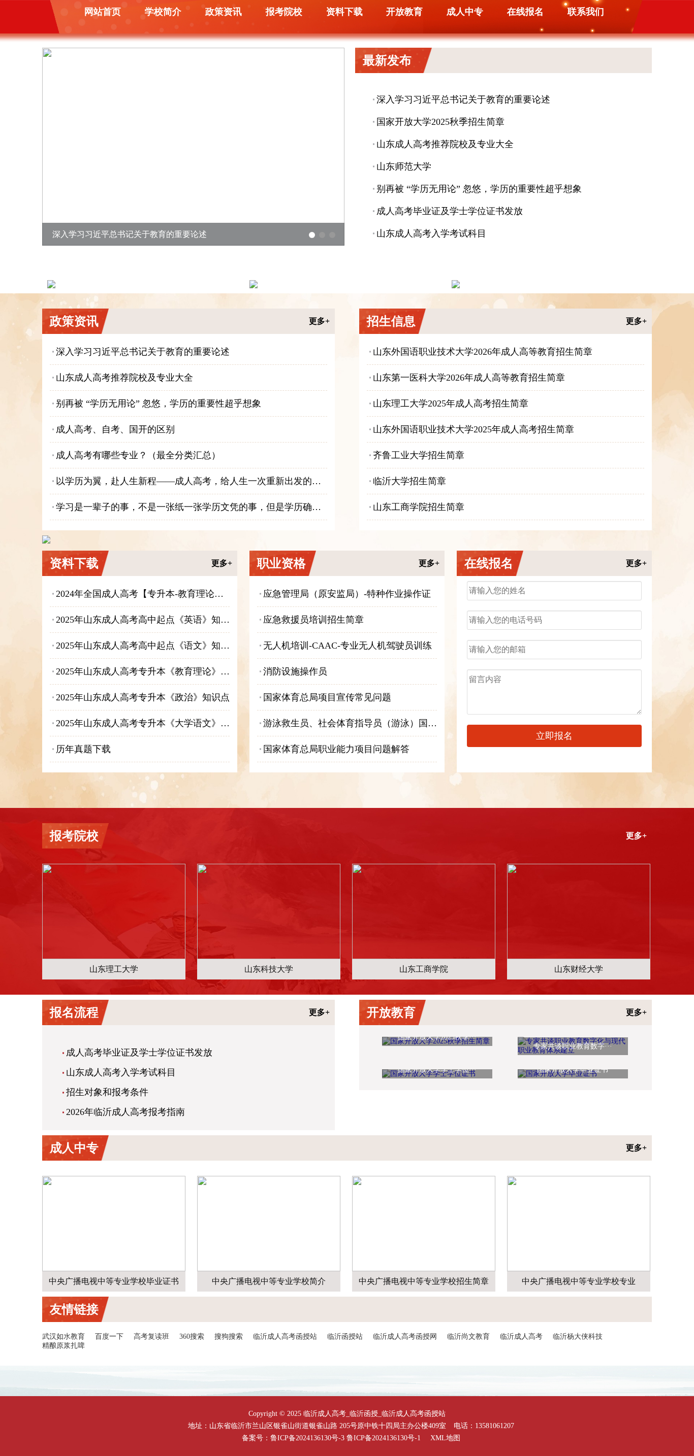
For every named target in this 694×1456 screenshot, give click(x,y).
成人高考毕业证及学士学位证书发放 (449, 211)
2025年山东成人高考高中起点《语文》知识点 (143, 645)
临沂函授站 (345, 1336)
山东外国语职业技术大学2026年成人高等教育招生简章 (482, 352)
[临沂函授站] (548, 284)
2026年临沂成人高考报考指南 (125, 1112)
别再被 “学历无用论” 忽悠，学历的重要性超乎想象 (479, 189)
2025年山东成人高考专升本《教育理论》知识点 (143, 671)
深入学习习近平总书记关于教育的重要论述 (463, 99)
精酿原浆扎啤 (63, 1345)
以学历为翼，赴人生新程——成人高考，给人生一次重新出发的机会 (191, 481)
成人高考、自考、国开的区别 (115, 429)
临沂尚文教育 (468, 1336)
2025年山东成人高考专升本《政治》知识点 (143, 697)
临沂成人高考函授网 (405, 1336)
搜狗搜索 (228, 1336)
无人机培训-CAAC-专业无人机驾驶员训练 (347, 645)
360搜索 (191, 1336)
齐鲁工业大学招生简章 (418, 455)
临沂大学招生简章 (409, 481)
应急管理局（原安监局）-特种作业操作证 (347, 594)
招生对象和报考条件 (107, 1092)
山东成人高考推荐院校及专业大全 (445, 144)
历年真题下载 (83, 749)
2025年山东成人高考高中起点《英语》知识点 (143, 620)
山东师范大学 (403, 166)
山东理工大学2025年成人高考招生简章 (450, 403)
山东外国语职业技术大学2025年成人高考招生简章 (473, 429)
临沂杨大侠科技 (578, 1336)
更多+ (319, 321)
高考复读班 (151, 1336)
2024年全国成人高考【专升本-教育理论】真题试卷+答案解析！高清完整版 (143, 594)
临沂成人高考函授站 (285, 1336)
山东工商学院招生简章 (418, 507)
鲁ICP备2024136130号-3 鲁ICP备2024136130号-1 (345, 1438)
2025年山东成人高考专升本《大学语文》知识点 (143, 723)
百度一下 (109, 1336)
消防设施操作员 (295, 671)
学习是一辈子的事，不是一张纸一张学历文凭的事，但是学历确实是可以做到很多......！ (191, 507)
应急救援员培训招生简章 (313, 620)
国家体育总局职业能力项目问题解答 (336, 749)
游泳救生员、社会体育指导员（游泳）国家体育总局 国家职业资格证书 (350, 723)
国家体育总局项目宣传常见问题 (327, 697)
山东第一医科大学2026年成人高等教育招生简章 (469, 378)
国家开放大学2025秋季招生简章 (440, 122)
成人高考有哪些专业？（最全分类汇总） (138, 455)
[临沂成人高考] (143, 284)
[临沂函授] (345, 284)
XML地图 (445, 1438)
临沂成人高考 (521, 1336)
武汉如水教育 (63, 1336)
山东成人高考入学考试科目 (431, 233)
